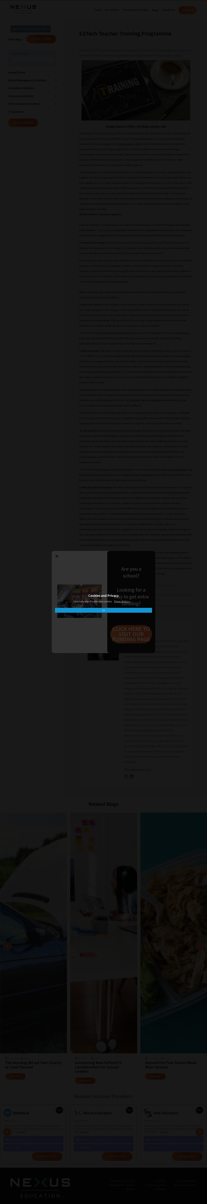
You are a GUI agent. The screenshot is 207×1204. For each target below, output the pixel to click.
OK (103, 610)
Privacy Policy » (122, 601)
